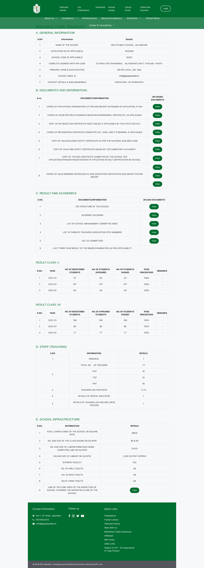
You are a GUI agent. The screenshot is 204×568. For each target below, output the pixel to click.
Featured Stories (112, 524)
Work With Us (110, 528)
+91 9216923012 (136, 82)
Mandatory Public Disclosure (117, 532)
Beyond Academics (111, 18)
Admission (132, 18)
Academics (68, 18)
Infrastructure (89, 18)
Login (165, 8)
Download (100, 7)
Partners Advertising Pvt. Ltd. (90, 564)
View (157, 106)
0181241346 (120, 82)
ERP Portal (109, 540)
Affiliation (108, 536)
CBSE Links (109, 544)
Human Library (111, 520)
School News (153, 18)
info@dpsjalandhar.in (129, 76)
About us (49, 18)
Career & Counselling (100, 25)
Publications (110, 516)
